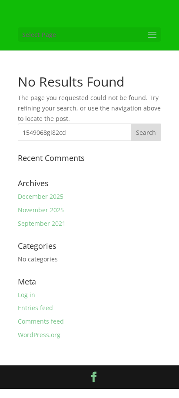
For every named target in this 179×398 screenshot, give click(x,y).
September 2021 (42, 223)
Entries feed (35, 308)
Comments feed (41, 321)
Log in (26, 295)
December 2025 (40, 196)
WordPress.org (39, 335)
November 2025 (41, 210)
